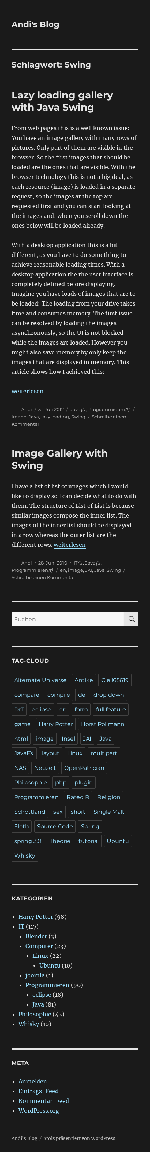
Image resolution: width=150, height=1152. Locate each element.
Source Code (55, 826)
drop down (108, 695)
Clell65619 (115, 680)
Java (75, 409)
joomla (35, 975)
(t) (83, 409)
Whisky (24, 855)
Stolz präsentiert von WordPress (79, 1139)
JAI (88, 570)
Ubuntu (118, 841)
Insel (68, 738)
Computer (39, 945)
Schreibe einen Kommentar (43, 577)
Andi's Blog (35, 24)
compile (58, 695)
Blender (36, 936)
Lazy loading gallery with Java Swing (62, 101)
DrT (19, 709)
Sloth (21, 826)
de (81, 695)
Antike (84, 680)
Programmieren (106, 409)
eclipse (41, 709)
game (22, 724)
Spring (90, 826)
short (78, 811)
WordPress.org (38, 1110)
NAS (20, 768)
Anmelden (32, 1081)
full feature (111, 709)
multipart (104, 753)
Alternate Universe (40, 680)
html (21, 738)
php (61, 782)
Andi (26, 409)
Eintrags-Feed (38, 1091)
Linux (75, 753)
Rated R (78, 797)
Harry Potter (56, 724)
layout (50, 753)
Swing (78, 416)
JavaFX (24, 753)
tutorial (88, 841)
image (19, 416)
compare (26, 695)
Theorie (60, 841)
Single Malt (109, 811)
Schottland (29, 811)
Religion (108, 797)
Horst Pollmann (103, 724)
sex (58, 811)
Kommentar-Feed (43, 1100)
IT (75, 563)
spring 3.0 (28, 841)
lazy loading (55, 416)
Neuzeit (45, 768)
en (63, 570)
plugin (84, 782)
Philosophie (30, 782)
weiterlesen (28, 391)
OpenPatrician (84, 768)
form (81, 709)
